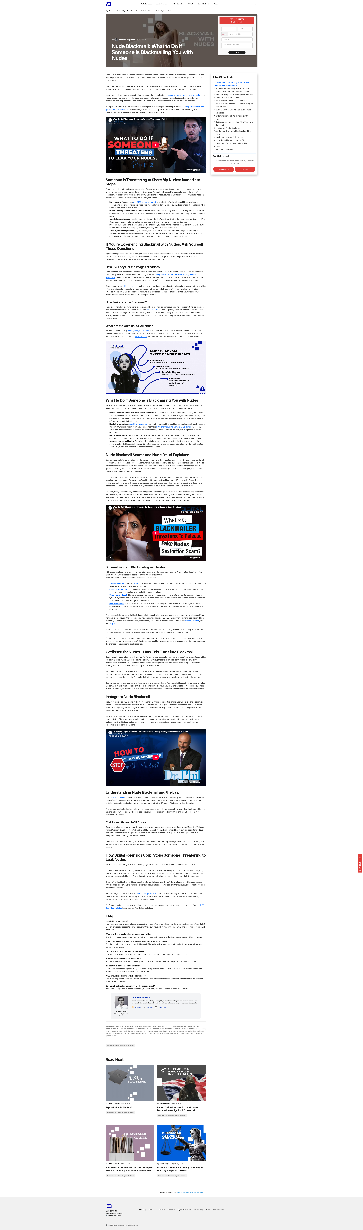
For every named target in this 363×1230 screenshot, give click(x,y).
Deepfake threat (116, 603)
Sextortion (171, 1210)
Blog (107, 11)
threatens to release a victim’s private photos (184, 95)
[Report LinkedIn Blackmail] (130, 1083)
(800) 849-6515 (223, 169)
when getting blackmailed (138, 330)
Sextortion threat (117, 583)
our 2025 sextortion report (144, 202)
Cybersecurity (198, 1210)
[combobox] (225, 34)
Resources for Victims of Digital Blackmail (120, 11)
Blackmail (162, 1210)
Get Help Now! (360, 863)
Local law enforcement (138, 424)
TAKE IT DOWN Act (117, 797)
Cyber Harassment (184, 1210)
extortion (137, 583)
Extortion (152, 1210)
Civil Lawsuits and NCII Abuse (229, 137)
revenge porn (141, 336)
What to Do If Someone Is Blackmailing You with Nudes (235, 105)
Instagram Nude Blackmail (228, 128)
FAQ (218, 146)
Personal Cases (218, 1210)
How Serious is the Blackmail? (229, 98)
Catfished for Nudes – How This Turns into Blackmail (234, 123)
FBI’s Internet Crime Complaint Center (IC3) (174, 427)
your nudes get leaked (146, 893)
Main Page (142, 1210)
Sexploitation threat (118, 595)
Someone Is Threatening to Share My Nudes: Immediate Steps (232, 84)
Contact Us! (160, 1007)
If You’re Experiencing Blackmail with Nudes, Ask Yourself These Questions (232, 90)
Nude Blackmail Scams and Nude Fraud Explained (233, 111)
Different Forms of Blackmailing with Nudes (232, 117)
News (208, 1210)
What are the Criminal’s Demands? (231, 101)
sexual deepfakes (153, 310)
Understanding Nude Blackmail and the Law (233, 132)
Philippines (113, 623)
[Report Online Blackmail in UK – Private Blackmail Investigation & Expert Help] (181, 1083)
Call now (148, 1007)
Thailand (195, 621)
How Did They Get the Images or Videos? (234, 94)
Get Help (245, 169)
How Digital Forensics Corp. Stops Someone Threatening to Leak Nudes (233, 141)
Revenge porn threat (118, 589)
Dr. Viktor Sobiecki (141, 997)
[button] (255, 4)
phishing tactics (129, 286)
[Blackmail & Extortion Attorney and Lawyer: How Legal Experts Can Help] (181, 1143)
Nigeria (188, 621)
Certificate (136, 1007)
